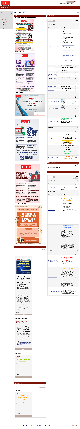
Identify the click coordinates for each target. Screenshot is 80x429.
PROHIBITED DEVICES (52, 78)
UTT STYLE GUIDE (51, 150)
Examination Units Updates (52, 162)
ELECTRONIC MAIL (51, 88)
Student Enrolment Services (52, 171)
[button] (54, 21)
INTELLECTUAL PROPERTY (52, 91)
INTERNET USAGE (51, 90)
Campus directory (49, 425)
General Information (18, 247)
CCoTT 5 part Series (51, 210)
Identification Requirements (52, 69)
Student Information (50, 15)
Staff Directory (40, 425)
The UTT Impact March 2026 (53, 108)
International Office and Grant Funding (6, 26)
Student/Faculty (70, 1)
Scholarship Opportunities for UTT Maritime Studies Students (22, 322)
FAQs (17, 393)
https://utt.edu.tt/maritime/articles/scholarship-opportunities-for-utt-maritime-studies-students (23, 343)
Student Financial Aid (18, 383)
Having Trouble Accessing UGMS (53, 46)
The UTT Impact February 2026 (53, 101)
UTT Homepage (4, 21)
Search (3, 28)
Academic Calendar (5, 17)
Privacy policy (22, 425)
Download (27, 314)
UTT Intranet (4, 24)
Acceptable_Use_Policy (52, 86)
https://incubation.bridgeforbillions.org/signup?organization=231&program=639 (23, 305)
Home (2, 7)
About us (28, 425)
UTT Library (4, 22)
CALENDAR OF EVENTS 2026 (53, 157)
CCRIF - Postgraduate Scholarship (54, 291)
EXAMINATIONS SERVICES (52, 72)
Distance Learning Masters (52, 277)
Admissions (8, 7)
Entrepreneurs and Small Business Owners (22, 357)
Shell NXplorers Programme (53, 236)
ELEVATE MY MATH (51, 138)
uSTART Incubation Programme (21, 256)
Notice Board (16, 15)
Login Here (72, 3)
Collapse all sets (42, 250)
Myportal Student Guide (52, 187)
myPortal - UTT (4, 12)
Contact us (33, 425)
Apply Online (4, 19)
